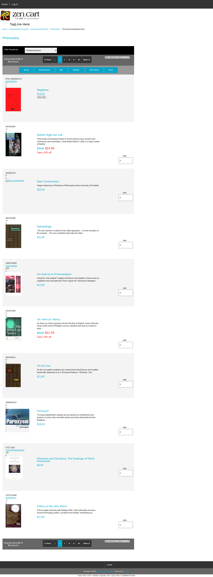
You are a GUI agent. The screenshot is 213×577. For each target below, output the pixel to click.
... (55, 60)
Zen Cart (127, 571)
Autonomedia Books (39, 29)
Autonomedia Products (19, 29)
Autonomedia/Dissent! (15, 450)
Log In (15, 4)
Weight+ (76, 70)
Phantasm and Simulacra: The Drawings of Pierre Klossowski (65, 460)
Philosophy (55, 29)
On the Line (43, 365)
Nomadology (44, 226)
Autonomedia (11, 266)
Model (26, 70)
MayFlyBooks (11, 81)
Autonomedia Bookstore (105, 571)
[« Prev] (48, 60)
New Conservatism (48, 181)
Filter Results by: (12, 49)
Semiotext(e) (11, 498)
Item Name (94, 70)
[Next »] (86, 60)
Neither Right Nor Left (49, 134)
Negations (43, 89)
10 (79, 60)
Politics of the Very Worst (52, 506)
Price (111, 70)
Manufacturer (44, 70)
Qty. (61, 70)
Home (5, 4)
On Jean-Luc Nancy (48, 319)
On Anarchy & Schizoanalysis (54, 274)
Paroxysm (43, 410)
